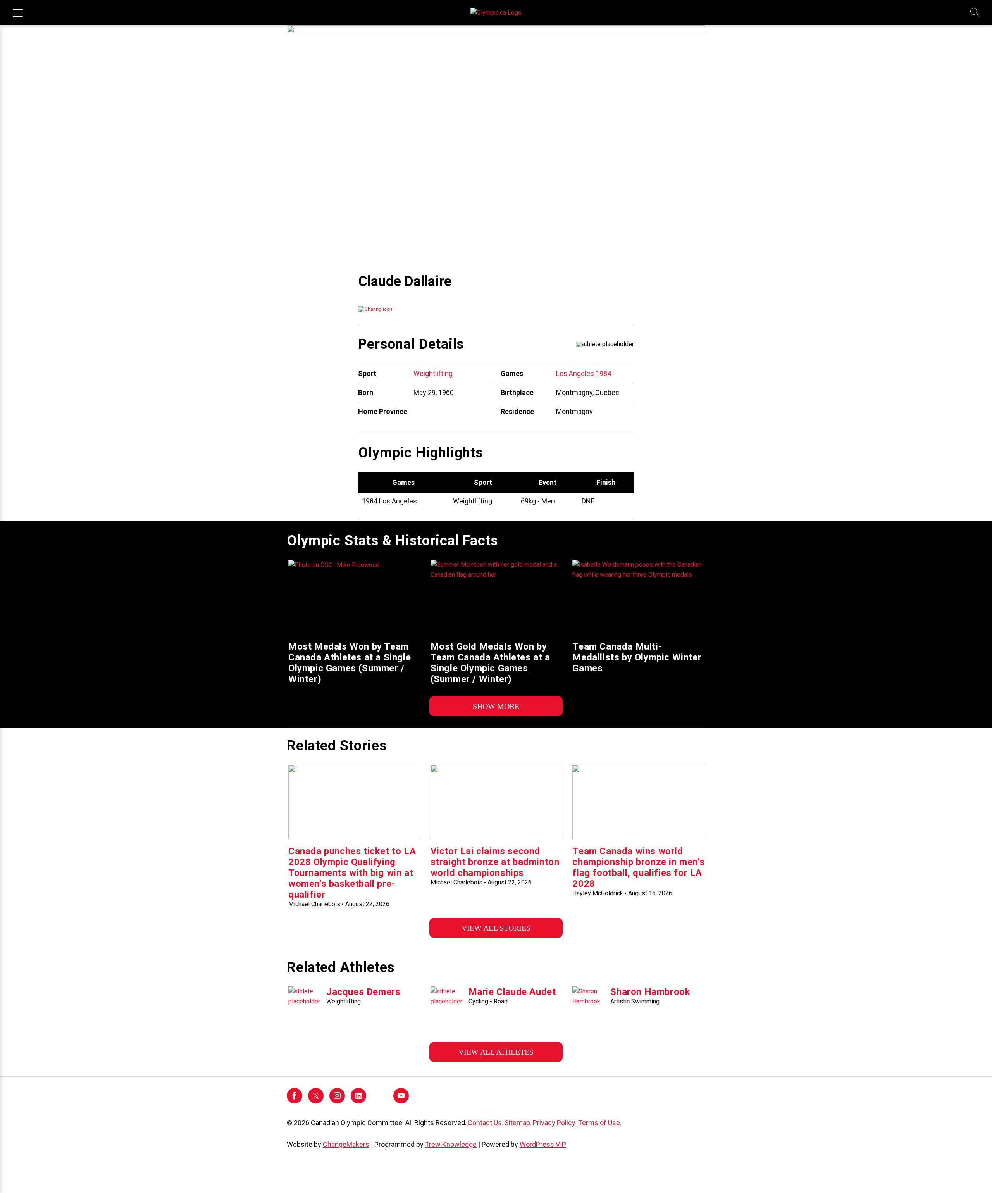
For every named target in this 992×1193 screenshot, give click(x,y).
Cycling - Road (488, 1001)
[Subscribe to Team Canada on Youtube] (401, 1101)
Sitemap (517, 1123)
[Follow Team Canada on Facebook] (294, 1101)
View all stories (496, 928)
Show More (496, 706)
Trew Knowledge (451, 1144)
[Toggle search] (975, 13)
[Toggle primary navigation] (18, 13)
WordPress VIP (543, 1144)
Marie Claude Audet (512, 991)
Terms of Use (599, 1123)
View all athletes (496, 1052)
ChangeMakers (346, 1144)
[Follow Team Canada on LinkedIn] (358, 1101)
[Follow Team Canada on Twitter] (316, 1101)
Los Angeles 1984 (583, 373)
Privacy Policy (554, 1123)
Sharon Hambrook (650, 991)
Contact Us (485, 1123)
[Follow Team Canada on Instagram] (337, 1101)
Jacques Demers (363, 991)
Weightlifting (433, 373)
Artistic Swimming (635, 1001)
